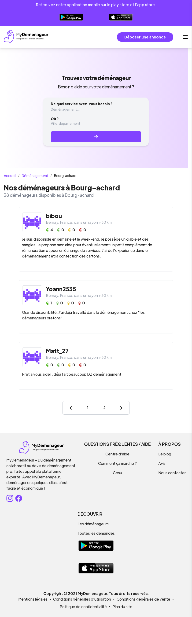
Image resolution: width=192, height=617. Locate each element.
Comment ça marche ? (117, 463)
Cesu (117, 472)
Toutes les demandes (96, 533)
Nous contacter (172, 472)
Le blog (164, 453)
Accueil (10, 176)
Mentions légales (33, 599)
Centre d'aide (117, 453)
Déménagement (35, 176)
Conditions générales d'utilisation (82, 599)
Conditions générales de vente (143, 599)
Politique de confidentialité (83, 606)
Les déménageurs (93, 523)
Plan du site (122, 606)
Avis (162, 463)
